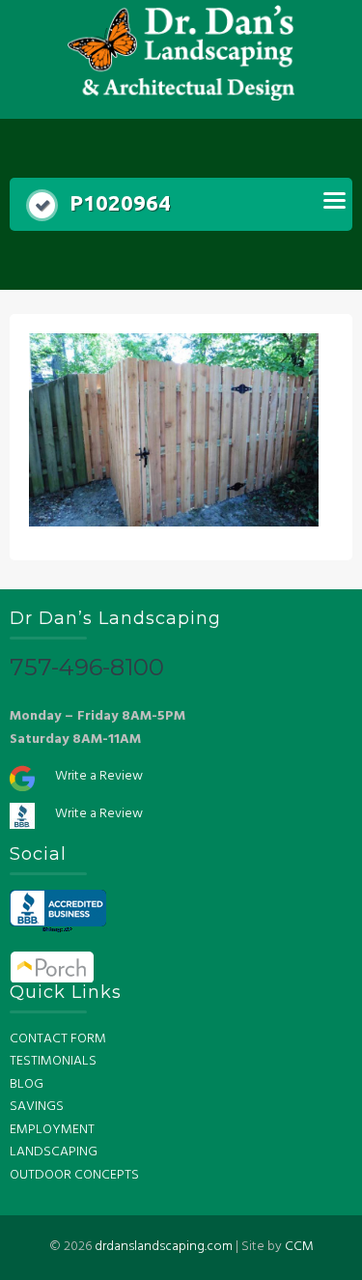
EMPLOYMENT (52, 1130)
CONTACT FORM (58, 1039)
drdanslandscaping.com (164, 1247)
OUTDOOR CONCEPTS (74, 1175)
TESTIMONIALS (53, 1061)
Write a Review (99, 776)
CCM (299, 1247)
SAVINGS (37, 1106)
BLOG (26, 1084)
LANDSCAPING (53, 1152)
